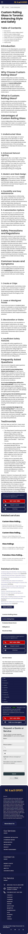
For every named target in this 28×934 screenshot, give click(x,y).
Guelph (5, 685)
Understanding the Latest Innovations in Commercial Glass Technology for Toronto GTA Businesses (14, 582)
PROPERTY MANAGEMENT (10, 849)
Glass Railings (8, 544)
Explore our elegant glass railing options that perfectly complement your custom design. (13, 548)
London (5, 690)
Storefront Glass (7, 631)
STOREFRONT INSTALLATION (11, 837)
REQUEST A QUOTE (8, 863)
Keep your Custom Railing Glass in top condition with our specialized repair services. (13, 537)
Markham (5, 692)
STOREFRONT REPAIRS (9, 839)
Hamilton (5, 687)
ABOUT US (6, 868)
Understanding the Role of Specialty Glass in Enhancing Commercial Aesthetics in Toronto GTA (13, 577)
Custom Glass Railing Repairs (11, 533)
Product (7, 7)
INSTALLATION (7, 844)
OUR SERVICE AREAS (9, 870)
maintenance (8, 270)
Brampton (5, 683)
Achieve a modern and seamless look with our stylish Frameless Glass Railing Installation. (13, 559)
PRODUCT (6, 847)
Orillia (4, 699)
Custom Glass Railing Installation (11, 521)
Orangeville (6, 697)
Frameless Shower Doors (9, 623)
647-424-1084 (18, 892)
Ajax (4, 678)
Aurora (5, 680)
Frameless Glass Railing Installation (12, 555)
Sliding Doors (6, 627)
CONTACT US (7, 866)
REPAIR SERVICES (8, 842)
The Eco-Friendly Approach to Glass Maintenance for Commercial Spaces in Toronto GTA (12, 593)
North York (5, 694)
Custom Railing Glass (8, 619)
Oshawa (5, 701)
